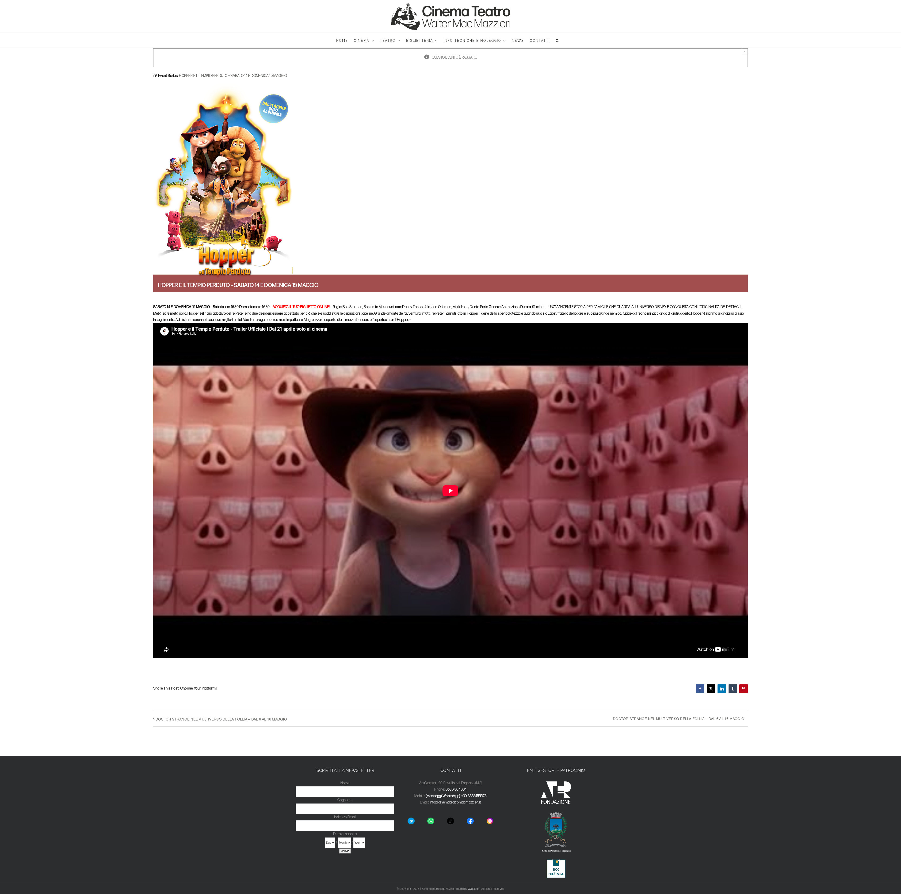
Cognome (344, 800)
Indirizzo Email (345, 817)
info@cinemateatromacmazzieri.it (455, 802)
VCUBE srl (473, 889)
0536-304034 (456, 789)
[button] (557, 40)
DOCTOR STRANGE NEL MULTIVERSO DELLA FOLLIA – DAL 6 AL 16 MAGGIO (221, 719)
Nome (345, 783)
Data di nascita (345, 834)
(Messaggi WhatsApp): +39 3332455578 (456, 796)
